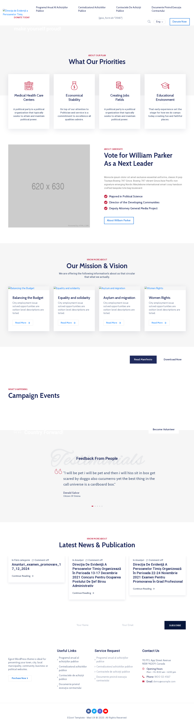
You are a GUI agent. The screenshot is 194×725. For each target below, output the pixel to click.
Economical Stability (74, 97)
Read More (21, 322)
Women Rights (159, 298)
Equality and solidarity (74, 298)
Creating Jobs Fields (119, 97)
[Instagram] (99, 711)
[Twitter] (94, 711)
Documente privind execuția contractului (70, 686)
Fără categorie (22, 560)
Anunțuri (79, 560)
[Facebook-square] (88, 711)
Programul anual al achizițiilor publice (69, 659)
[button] (119, 220)
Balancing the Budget (27, 298)
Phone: (158, 676)
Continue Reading (21, 576)
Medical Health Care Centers (28, 97)
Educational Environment (165, 97)
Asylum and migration (119, 298)
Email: (161, 681)
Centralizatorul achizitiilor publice (73, 668)
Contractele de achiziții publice (71, 677)
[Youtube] (105, 711)
